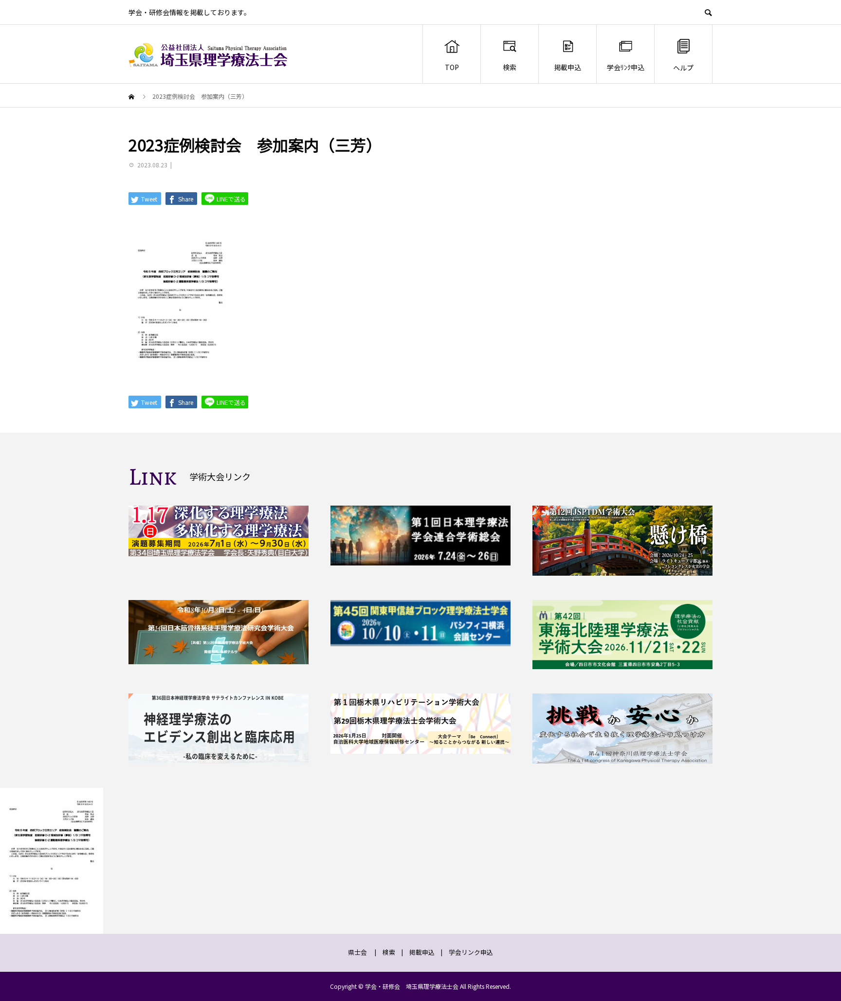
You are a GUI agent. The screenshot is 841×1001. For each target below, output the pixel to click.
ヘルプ (683, 68)
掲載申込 (567, 67)
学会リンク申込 (471, 952)
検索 (509, 67)
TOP (452, 67)
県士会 (357, 952)
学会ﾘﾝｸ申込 (625, 67)
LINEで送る (230, 199)
